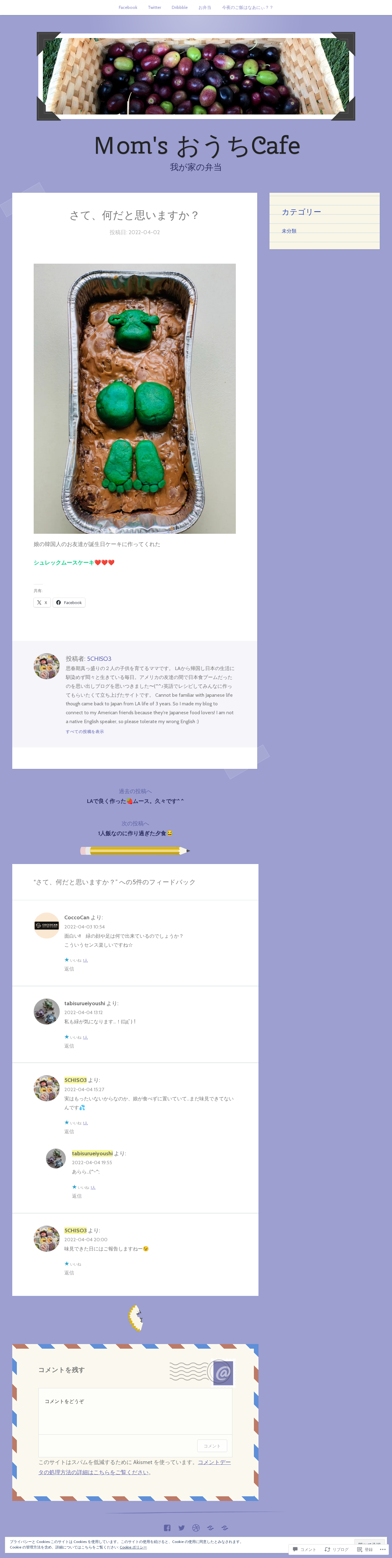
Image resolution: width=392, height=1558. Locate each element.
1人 (85, 960)
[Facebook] (167, 1526)
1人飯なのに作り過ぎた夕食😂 (135, 828)
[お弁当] (210, 1526)
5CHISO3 (99, 658)
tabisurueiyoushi (84, 1003)
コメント (212, 1445)
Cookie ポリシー (133, 1547)
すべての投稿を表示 (85, 731)
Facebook (128, 7)
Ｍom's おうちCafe (196, 145)
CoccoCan (76, 917)
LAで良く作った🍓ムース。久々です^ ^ (135, 796)
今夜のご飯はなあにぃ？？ (247, 7)
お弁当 (204, 7)
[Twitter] (181, 1526)
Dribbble (180, 7)
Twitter (154, 7)
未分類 (289, 231)
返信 (69, 969)
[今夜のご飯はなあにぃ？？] (224, 1526)
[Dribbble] (196, 1526)
